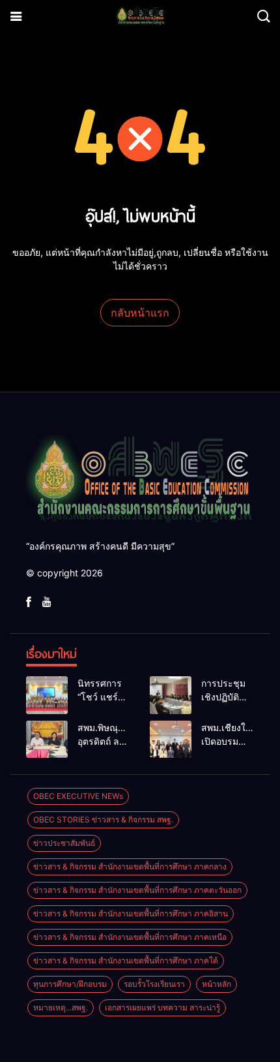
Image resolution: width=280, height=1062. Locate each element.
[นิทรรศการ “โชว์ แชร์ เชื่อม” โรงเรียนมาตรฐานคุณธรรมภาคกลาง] (47, 695)
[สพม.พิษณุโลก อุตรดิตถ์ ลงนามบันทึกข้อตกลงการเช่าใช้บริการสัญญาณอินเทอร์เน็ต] (47, 739)
